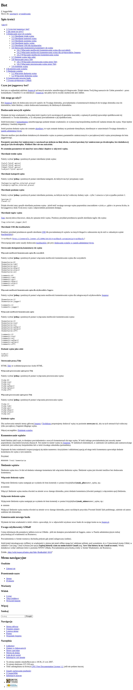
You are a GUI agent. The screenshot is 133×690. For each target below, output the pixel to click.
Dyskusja (10, 581)
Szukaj (4, 611)
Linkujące (10, 646)
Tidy (9, 366)
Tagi (3, 218)
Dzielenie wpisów (25, 430)
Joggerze (66, 443)
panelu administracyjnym (11, 131)
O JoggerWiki (12, 673)
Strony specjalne (13, 650)
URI (44, 232)
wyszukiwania (25, 14)
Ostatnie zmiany (12, 629)
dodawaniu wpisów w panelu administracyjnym (74, 243)
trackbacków (7, 234)
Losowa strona (12, 631)
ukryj (4, 25)
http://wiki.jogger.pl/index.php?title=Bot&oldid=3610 (30, 552)
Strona (9, 578)
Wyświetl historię (13, 601)
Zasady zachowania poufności (18, 671)
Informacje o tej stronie (15, 657)
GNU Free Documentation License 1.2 (47, 666)
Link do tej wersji (13, 655)
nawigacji (14, 14)
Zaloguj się (10, 568)
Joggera (105, 295)
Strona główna (12, 626)
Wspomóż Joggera (13, 636)
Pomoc (9, 633)
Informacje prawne (14, 675)
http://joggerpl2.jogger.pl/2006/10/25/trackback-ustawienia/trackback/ (48, 239)
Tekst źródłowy (12, 598)
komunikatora (22, 122)
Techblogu (46, 424)
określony (39, 128)
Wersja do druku (13, 653)
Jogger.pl (31, 90)
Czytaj (9, 596)
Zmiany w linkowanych (16, 648)
